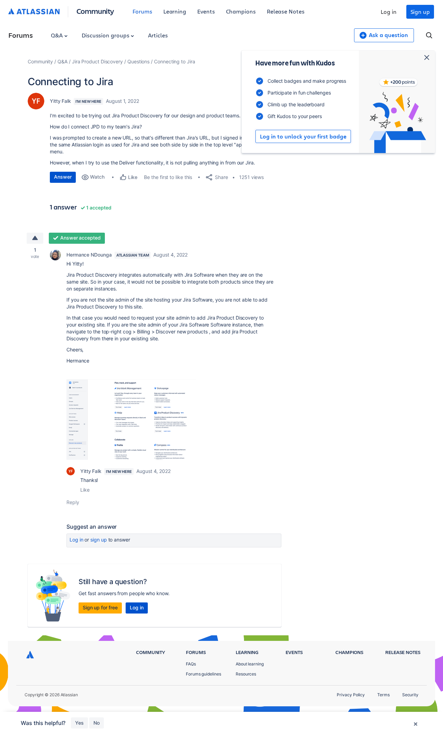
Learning (174, 11)
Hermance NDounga (89, 255)
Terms (383, 694)
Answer (63, 177)
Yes (79, 723)
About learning (250, 663)
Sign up (420, 11)
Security (410, 694)
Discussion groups (106, 35)
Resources (246, 674)
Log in (389, 11)
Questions (138, 61)
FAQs (191, 663)
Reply (72, 502)
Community (95, 11)
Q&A (57, 35)
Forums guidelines (203, 674)
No (96, 723)
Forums (142, 11)
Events (206, 11)
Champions (241, 11)
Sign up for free (100, 607)
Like (85, 490)
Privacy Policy (351, 694)
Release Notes (286, 11)
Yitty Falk (60, 101)
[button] (131, 419)
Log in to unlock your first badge (303, 136)
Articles (158, 35)
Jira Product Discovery (97, 61)
